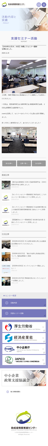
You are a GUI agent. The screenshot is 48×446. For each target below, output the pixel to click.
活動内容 (13, 303)
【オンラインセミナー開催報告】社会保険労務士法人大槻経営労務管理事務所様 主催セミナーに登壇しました (28, 209)
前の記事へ (9, 163)
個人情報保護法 (15, 391)
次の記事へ (38, 163)
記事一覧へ (24, 163)
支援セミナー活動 (17, 313)
